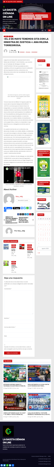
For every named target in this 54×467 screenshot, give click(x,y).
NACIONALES (7, 366)
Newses (22, 459)
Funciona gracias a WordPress (10, 459)
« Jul (38, 253)
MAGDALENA (38, 17)
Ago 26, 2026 (32, 416)
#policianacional (37, 18)
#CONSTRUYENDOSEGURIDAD (28, 15)
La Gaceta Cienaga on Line (44, 459)
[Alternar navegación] (42, 30)
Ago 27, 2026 (32, 388)
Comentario (8, 289)
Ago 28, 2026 (8, 388)
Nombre (7, 318)
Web (5, 336)
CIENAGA (6, 36)
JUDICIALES (31, 366)
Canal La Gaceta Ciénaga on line (38, 456)
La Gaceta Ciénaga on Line (44, 461)
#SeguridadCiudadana (27, 18)
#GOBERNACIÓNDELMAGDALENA (28, 17)
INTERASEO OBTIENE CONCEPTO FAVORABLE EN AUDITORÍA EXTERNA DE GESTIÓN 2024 (14, 386)
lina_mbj (13, 50)
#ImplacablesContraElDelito (41, 15)
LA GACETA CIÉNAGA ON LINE (9, 13)
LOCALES (10, 36)
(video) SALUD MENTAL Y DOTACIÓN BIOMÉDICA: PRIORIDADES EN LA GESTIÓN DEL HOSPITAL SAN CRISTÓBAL (39, 414)
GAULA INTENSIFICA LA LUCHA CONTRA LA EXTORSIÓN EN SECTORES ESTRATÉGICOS (38, 386)
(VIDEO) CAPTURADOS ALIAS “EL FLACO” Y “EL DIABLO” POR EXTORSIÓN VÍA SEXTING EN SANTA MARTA (15, 414)
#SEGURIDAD (34, 52)
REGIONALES (30, 249)
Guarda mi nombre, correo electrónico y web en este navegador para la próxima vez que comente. (18, 348)
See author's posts (23, 200)
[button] (45, 30)
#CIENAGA (22, 52)
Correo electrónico (10, 327)
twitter (49, 456)
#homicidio (45, 17)
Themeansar (6, 460)
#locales (28, 52)
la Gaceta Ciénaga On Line (44, 464)
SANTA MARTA (37, 366)
